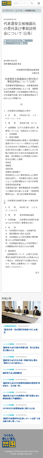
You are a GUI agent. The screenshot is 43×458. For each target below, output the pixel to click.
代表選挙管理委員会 (14, 40)
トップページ (8, 10)
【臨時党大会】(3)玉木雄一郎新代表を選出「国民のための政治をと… (20, 361)
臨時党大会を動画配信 (12, 372)
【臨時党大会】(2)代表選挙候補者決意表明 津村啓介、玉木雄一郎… (21, 384)
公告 (25, 43)
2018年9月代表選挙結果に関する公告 (19, 408)
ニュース (19, 10)
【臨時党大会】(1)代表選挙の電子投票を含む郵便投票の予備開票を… (21, 397)
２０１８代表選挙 (13, 43)
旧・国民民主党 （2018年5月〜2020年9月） (6, 3)
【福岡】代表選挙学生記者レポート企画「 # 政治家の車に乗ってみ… (21, 420)
